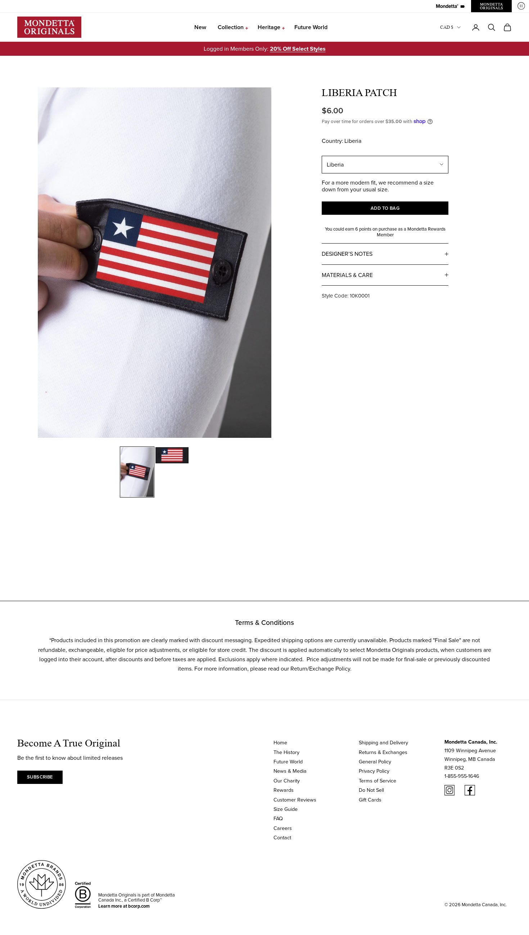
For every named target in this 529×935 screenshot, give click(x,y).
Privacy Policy (374, 771)
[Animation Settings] (521, 6)
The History (286, 752)
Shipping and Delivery (383, 742)
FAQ (278, 818)
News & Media (290, 771)
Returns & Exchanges (383, 752)
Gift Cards (370, 799)
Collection (231, 27)
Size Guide (285, 809)
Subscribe (40, 776)
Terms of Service (377, 780)
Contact (282, 837)
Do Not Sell (371, 790)
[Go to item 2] (172, 455)
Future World (310, 27)
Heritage (269, 27)
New (200, 27)
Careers (282, 828)
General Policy (375, 761)
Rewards (283, 790)
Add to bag (385, 208)
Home (280, 742)
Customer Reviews (294, 799)
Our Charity (286, 780)
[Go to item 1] (137, 472)
